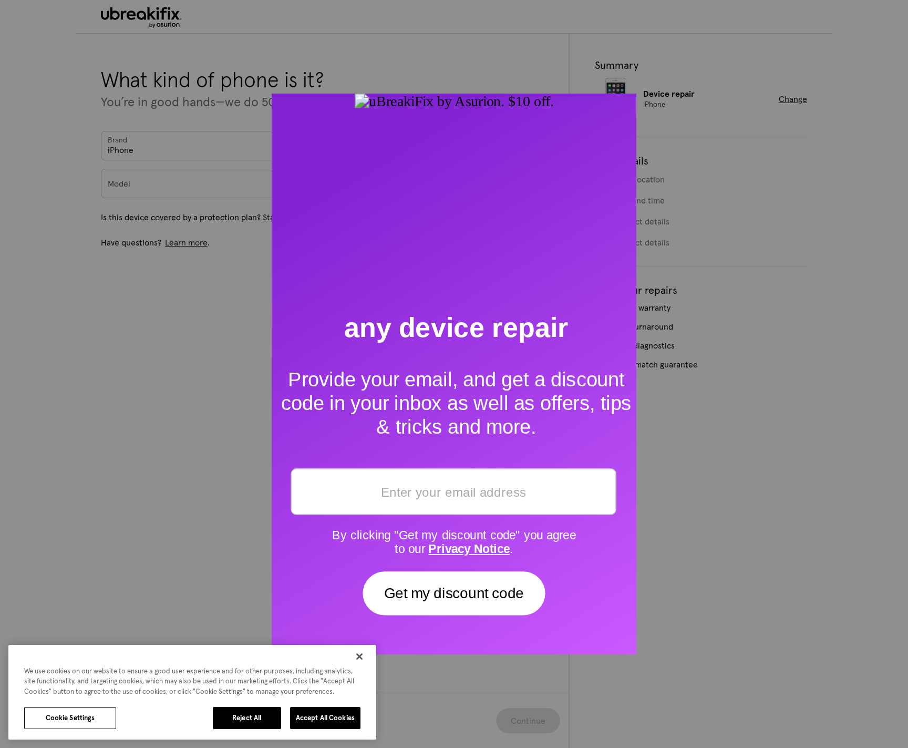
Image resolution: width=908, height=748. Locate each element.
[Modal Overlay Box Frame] (454, 374)
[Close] (359, 656)
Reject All (246, 717)
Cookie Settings (70, 717)
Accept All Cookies (325, 717)
